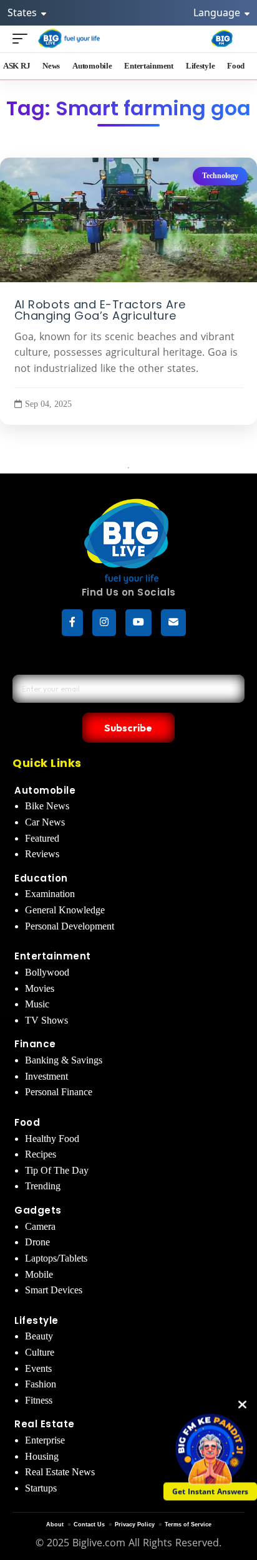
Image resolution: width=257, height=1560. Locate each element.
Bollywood (47, 972)
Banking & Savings (63, 1060)
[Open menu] (23, 38)
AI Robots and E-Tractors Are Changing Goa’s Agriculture (100, 309)
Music (37, 1004)
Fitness (38, 1400)
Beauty (39, 1336)
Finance (35, 1043)
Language (218, 12)
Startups (41, 1488)
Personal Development (69, 926)
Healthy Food (52, 1138)
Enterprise (45, 1440)
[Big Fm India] (222, 38)
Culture (39, 1352)
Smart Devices (53, 1290)
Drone (37, 1242)
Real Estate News (60, 1472)
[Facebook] (72, 623)
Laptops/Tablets (56, 1258)
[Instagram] (104, 623)
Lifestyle (36, 1320)
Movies (39, 988)
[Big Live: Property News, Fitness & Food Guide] (69, 38)
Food (27, 1122)
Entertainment (52, 956)
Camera (40, 1226)
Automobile (44, 790)
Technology (220, 175)
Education (41, 878)
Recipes (40, 1154)
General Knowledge (65, 910)
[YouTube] (138, 623)
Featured (42, 838)
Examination (50, 893)
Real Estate (44, 1423)
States (23, 12)
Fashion (40, 1384)
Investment (46, 1076)
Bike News (47, 806)
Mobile (39, 1274)
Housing (42, 1456)
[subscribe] (173, 623)
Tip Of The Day (57, 1170)
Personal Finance (58, 1092)
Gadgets (38, 1210)
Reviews (42, 854)
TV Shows (46, 1020)
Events (38, 1368)
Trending (43, 1186)
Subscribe (128, 727)
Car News (45, 822)
